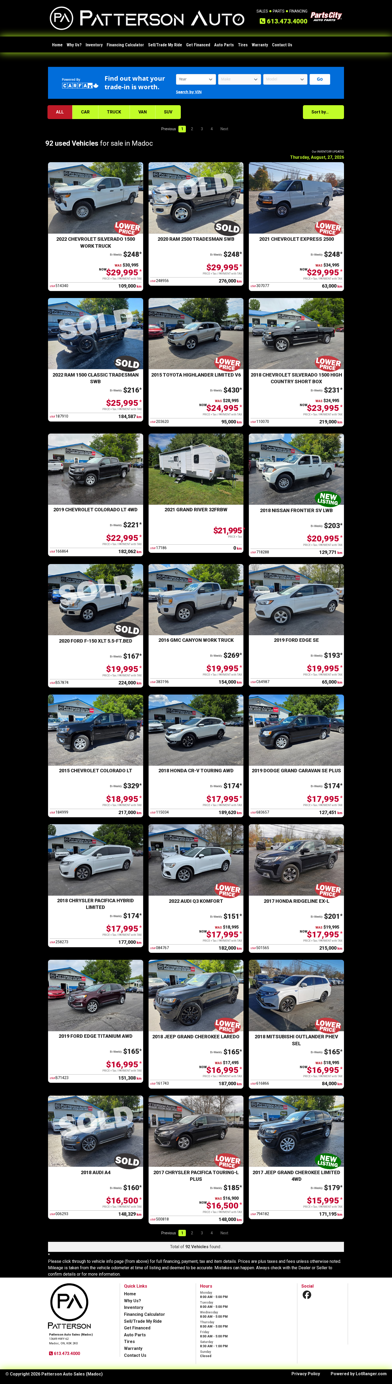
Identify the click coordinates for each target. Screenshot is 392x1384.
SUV (168, 112)
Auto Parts (224, 44)
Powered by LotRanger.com (359, 1373)
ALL (60, 112)
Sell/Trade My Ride (165, 44)
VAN (142, 112)
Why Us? (74, 44)
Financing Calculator (125, 44)
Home (57, 44)
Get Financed (198, 44)
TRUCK (114, 112)
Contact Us (282, 44)
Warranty (260, 44)
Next (224, 129)
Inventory (94, 44)
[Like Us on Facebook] (307, 1295)
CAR (85, 112)
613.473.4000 (66, 1353)
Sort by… (320, 112)
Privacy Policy (305, 1373)
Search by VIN (189, 92)
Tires (243, 44)
